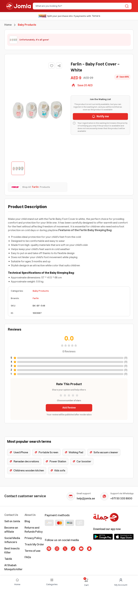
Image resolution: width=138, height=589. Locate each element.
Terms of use (32, 551)
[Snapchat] (89, 548)
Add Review (69, 408)
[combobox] (79, 6)
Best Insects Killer (12, 551)
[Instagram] (57, 548)
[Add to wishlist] (51, 66)
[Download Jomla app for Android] (103, 536)
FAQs (28, 557)
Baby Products (41, 291)
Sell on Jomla (12, 521)
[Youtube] (81, 548)
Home (8, 24)
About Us (30, 515)
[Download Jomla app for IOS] (124, 536)
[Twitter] (65, 548)
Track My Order (34, 545)
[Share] (59, 66)
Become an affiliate (11, 530)
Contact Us (11, 515)
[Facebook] (49, 548)
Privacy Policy (33, 538)
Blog (27, 521)
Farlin (36, 298)
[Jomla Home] (18, 6)
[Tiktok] (73, 548)
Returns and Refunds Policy (34, 530)
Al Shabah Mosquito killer (13, 567)
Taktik (8, 559)
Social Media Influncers (12, 540)
